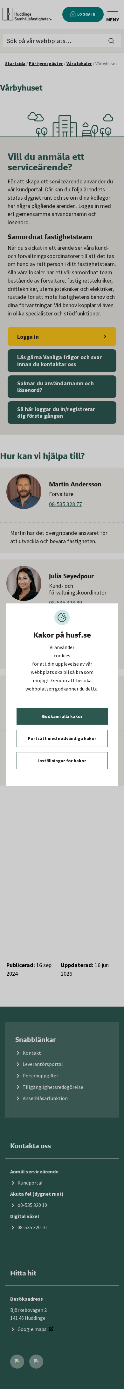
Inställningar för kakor (62, 761)
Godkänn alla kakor (62, 716)
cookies (62, 655)
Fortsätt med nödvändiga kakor (62, 738)
